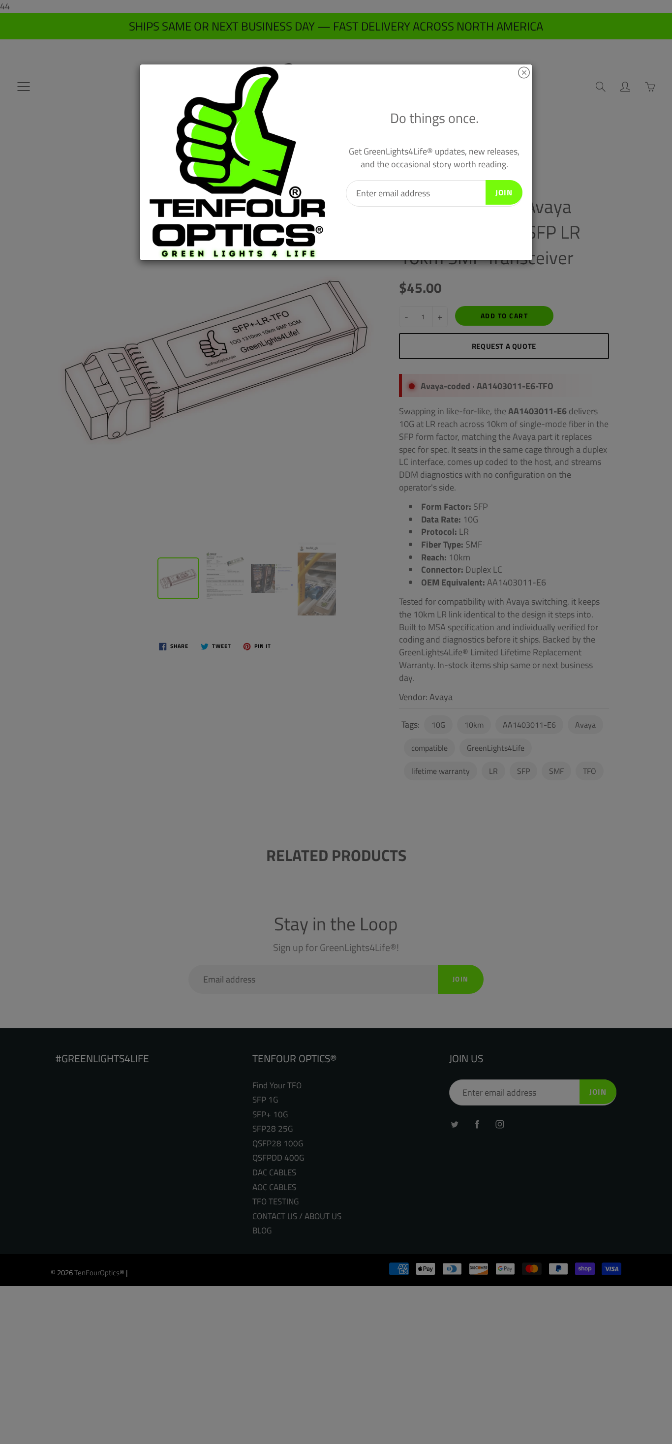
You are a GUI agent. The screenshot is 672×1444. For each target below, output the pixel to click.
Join (504, 192)
